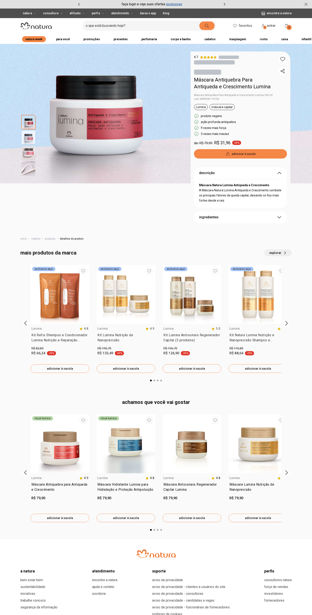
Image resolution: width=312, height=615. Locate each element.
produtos (50, 238)
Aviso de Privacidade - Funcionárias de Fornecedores (191, 607)
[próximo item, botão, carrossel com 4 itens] (225, 4)
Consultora (51, 13)
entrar (270, 26)
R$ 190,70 (104, 348)
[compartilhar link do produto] (282, 71)
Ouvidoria (99, 594)
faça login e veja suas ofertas (143, 4)
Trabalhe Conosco (33, 600)
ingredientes (209, 217)
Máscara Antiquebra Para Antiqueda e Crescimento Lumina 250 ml (233, 95)
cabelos (36, 238)
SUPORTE (159, 571)
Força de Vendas (276, 587)
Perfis (96, 13)
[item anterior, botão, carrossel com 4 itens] (79, 4)
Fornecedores (274, 600)
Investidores (273, 594)
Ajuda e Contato (103, 587)
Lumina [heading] (36, 328)
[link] (59, 339)
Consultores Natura (278, 580)
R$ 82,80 (37, 348)
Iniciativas (27, 594)
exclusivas (174, 4)
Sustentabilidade (32, 587)
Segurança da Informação (39, 607)
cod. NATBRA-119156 (206, 98)
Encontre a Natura (279, 13)
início (23, 238)
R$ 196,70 (170, 348)
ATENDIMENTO (103, 571)
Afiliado (75, 13)
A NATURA (27, 571)
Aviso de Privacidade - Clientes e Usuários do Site (188, 587)
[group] (151, 4)
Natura (27, 13)
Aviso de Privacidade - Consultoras (177, 594)
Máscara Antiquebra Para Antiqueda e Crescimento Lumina (232, 83)
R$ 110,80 (236, 348)
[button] (282, 59)
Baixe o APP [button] (148, 13)
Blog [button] (166, 13)
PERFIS (269, 571)
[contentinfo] (83, 328)
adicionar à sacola (60, 368)
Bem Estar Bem (31, 580)
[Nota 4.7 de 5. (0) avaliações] (229, 57)
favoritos (245, 26)
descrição (207, 173)
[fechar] (306, 4)
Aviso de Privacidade (167, 580)
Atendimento (120, 13)
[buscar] (207, 25)
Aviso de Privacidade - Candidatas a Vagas (183, 600)
